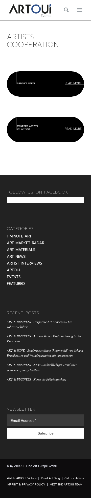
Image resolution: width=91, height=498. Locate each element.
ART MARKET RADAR (25, 243)
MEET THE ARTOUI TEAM (66, 484)
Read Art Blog (50, 478)
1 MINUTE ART (19, 236)
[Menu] (79, 10)
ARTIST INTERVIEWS (24, 263)
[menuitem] (65, 10)
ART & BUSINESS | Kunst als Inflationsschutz (36, 379)
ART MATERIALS (21, 250)
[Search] (65, 10)
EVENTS (13, 277)
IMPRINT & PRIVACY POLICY (26, 484)
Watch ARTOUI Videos (21, 478)
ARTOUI (13, 270)
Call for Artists (74, 478)
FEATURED (16, 283)
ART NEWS (16, 256)
